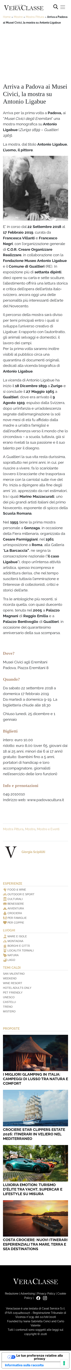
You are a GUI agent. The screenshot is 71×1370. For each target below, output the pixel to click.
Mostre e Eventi (48, 829)
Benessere (15, 903)
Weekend (10, 978)
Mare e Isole (17, 936)
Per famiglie (17, 917)
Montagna (15, 941)
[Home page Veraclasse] (23, 7)
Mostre (18, 16)
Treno (8, 1006)
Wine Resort (12, 983)
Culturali (15, 899)
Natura (13, 955)
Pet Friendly (12, 992)
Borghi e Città (18, 945)
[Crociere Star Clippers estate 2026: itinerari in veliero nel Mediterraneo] (35, 1108)
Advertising (28, 1293)
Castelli (9, 1002)
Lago (11, 959)
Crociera (14, 913)
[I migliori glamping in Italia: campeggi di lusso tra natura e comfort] (35, 1053)
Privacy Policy (46, 1293)
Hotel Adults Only (17, 987)
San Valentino (14, 973)
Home (7, 16)
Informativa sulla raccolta (24, 1365)
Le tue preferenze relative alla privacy (39, 1357)
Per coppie (15, 922)
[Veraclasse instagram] (44, 1297)
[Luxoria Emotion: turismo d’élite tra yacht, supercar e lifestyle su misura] (35, 1163)
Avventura (15, 908)
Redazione (11, 1293)
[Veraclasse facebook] (37, 1297)
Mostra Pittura (35, 16)
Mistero (9, 1011)
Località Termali (20, 950)
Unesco (9, 997)
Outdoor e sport (21, 894)
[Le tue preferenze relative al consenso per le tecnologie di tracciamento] (64, 1363)
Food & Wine (16, 889)
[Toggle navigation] (62, 7)
